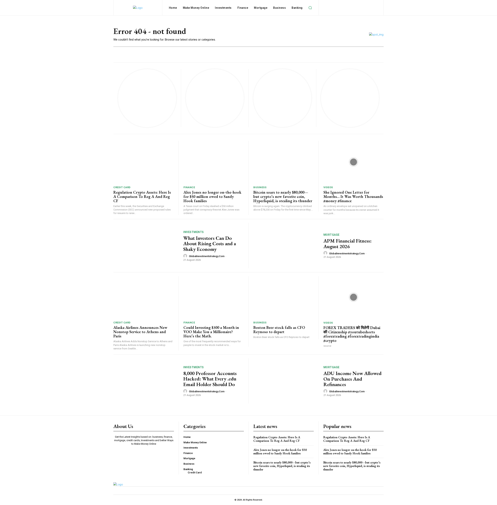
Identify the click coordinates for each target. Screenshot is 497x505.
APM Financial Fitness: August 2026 (347, 243)
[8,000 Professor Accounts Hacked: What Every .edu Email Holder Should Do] (145, 381)
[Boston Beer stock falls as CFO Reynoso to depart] (283, 297)
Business (259, 187)
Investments (193, 232)
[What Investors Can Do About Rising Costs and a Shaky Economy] (145, 246)
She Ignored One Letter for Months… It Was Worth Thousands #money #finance (353, 196)
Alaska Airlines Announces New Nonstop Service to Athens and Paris (140, 332)
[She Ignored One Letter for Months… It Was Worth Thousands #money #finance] (353, 162)
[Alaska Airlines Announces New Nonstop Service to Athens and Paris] (143, 297)
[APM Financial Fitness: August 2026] (286, 246)
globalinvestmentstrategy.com (206, 256)
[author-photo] (185, 256)
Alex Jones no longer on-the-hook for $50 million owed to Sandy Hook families (212, 196)
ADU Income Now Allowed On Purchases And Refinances (352, 379)
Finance (189, 187)
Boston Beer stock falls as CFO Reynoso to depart (279, 329)
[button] (310, 7)
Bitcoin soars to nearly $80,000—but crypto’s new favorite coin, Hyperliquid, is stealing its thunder (282, 196)
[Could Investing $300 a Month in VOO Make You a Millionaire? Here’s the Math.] (213, 297)
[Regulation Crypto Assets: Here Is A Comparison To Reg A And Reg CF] (143, 162)
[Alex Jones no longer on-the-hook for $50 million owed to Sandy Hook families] (213, 162)
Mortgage (331, 234)
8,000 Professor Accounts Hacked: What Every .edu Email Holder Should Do (210, 379)
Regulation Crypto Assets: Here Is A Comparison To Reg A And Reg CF (142, 196)
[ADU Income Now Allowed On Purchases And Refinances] (286, 381)
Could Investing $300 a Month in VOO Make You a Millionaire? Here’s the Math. (211, 332)
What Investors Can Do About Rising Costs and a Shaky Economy (209, 243)
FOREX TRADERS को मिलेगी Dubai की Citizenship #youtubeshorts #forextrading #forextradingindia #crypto (351, 334)
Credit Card (122, 187)
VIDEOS (328, 187)
